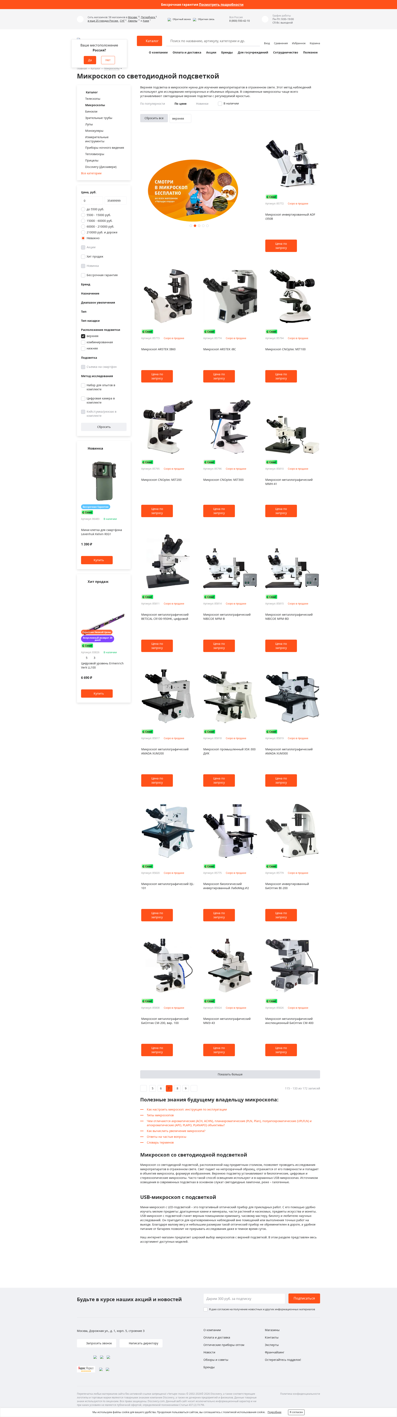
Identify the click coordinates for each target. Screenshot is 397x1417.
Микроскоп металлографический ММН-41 (289, 482)
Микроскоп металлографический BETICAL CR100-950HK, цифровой (165, 617)
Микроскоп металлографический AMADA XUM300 (289, 751)
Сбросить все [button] (154, 118)
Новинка (93, 266)
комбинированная (100, 342)
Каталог (95, 68)
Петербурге (148, 17)
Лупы (89, 124)
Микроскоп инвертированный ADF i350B (290, 217)
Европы (132, 21)
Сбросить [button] (104, 427)
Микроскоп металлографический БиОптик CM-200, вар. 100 (165, 1021)
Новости (209, 1352)
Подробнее (274, 1412)
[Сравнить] (124, 456)
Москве (133, 17)
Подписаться (304, 1298)
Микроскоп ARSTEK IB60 (158, 349)
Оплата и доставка (187, 52)
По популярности (152, 104)
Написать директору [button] (143, 1343)
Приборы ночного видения (104, 148)
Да (90, 60)
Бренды (227, 52)
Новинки (202, 104)
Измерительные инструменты (97, 139)
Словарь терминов (160, 1142)
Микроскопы (112, 68)
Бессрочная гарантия (102, 275)
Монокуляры (94, 131)
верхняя (92, 336)
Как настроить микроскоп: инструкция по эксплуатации (187, 1109)
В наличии (231, 103)
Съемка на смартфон (102, 367)
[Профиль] (266, 39)
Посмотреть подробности (221, 4)
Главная (82, 68)
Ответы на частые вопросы (166, 1137)
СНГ (122, 21)
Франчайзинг (274, 1352)
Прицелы (91, 160)
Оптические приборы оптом (223, 1345)
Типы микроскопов (160, 1115)
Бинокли (91, 111)
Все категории (91, 173)
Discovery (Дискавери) (100, 167)
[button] (179, 19)
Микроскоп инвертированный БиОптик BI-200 (287, 886)
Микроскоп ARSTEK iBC (219, 349)
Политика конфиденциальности (300, 1394)
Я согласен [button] (296, 1412)
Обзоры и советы (215, 1360)
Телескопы (92, 99)
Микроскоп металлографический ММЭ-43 (227, 1021)
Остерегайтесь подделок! (283, 1360)
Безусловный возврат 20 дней (97, 639)
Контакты (272, 1337)
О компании (158, 52)
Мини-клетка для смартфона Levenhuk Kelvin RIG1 (101, 532)
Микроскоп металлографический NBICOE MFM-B (227, 617)
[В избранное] (119, 456)
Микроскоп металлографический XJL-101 (167, 886)
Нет (108, 60)
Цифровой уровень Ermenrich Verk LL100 (102, 665)
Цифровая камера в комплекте (101, 400)
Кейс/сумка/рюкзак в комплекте (101, 414)
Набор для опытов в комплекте (101, 387)
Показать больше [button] (230, 1074)
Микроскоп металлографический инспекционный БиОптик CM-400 (289, 1021)
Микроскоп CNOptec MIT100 (285, 349)
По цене (181, 104)
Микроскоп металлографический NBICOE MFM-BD (289, 617)
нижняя (92, 348)
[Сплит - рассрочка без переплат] (87, 512)
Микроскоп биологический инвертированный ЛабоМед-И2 (226, 886)
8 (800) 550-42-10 (239, 21)
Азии (146, 21)
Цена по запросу (281, 246)
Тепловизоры (94, 154)
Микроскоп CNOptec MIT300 (223, 480)
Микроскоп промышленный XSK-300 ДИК (229, 751)
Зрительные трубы (98, 118)
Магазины (272, 1330)
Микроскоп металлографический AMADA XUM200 (165, 751)
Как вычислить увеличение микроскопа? (176, 1131)
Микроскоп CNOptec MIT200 (161, 480)
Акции (211, 52)
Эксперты (272, 1345)
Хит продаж (95, 256)
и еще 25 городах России (103, 21)
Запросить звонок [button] (98, 1343)
